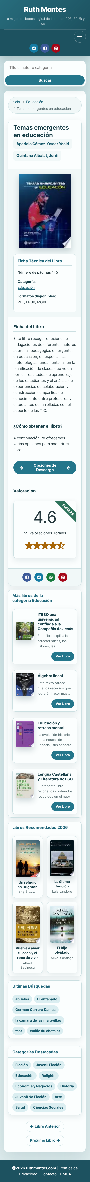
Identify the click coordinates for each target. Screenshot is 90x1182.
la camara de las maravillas (38, 1020)
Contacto (49, 1174)
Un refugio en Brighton (28, 884)
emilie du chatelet (45, 1031)
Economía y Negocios (34, 1086)
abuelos (22, 999)
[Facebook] (45, 48)
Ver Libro (63, 656)
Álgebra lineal (50, 675)
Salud (20, 1107)
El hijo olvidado (62, 950)
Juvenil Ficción (49, 1065)
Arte (58, 1097)
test (19, 1031)
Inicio (16, 102)
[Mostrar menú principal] (80, 37)
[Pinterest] (56, 48)
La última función (62, 883)
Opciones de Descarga (45, 467)
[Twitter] (34, 48)
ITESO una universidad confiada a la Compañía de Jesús (55, 621)
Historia (67, 1086)
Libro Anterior (47, 1126)
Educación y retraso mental (51, 725)
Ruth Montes (45, 9)
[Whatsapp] (51, 577)
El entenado (47, 999)
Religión (49, 1075)
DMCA (65, 1174)
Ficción (22, 1065)
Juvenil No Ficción (31, 1097)
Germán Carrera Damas (36, 1009)
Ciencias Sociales (48, 1107)
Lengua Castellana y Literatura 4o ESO (55, 776)
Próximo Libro (43, 1140)
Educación (34, 102)
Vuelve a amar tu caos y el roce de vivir (28, 953)
